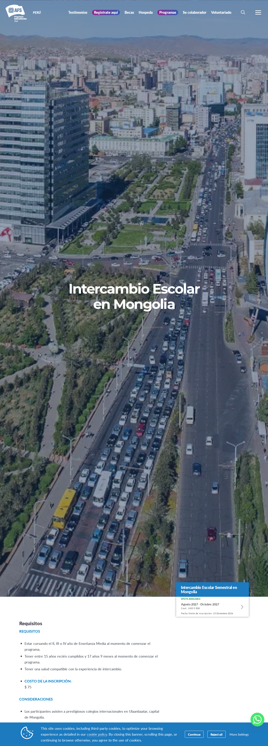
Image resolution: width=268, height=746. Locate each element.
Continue (194, 734)
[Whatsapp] (257, 719)
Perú (17, 13)
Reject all (216, 734)
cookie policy (97, 734)
